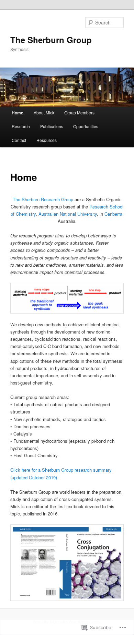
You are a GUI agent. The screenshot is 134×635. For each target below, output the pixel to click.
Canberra (113, 214)
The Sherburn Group (51, 39)
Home (17, 113)
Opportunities (85, 126)
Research (21, 126)
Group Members (79, 112)
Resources (46, 140)
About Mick (44, 112)
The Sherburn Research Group (43, 199)
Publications (51, 126)
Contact (19, 140)
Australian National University (67, 214)
